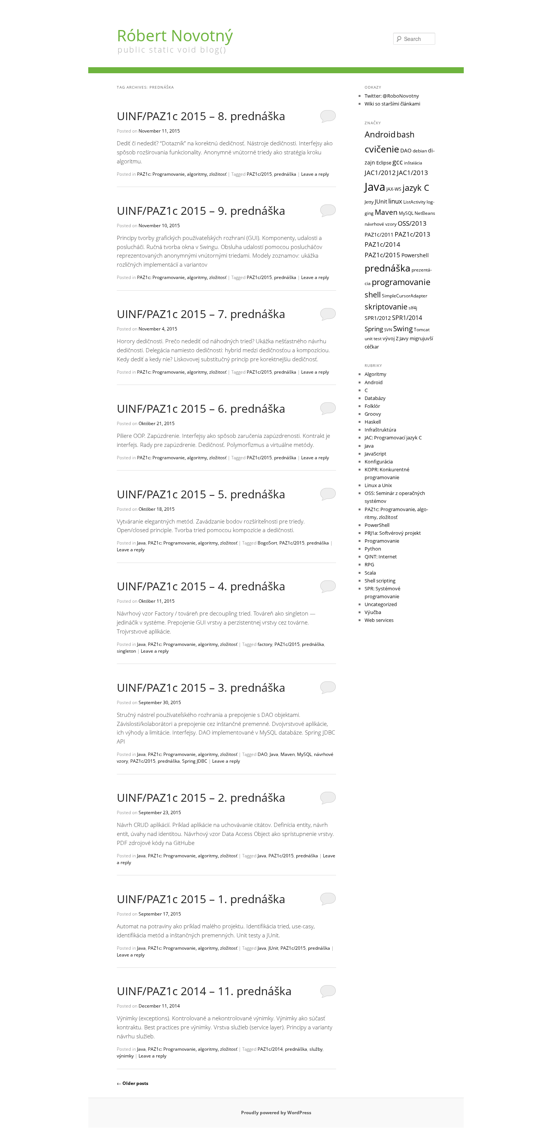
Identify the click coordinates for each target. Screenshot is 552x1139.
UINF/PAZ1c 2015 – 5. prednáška (201, 494)
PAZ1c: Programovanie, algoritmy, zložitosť (181, 174)
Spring (374, 328)
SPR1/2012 (378, 317)
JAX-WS (393, 189)
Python (373, 548)
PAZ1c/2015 (259, 174)
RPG (369, 564)
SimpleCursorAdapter (404, 296)
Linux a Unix (378, 485)
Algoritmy (375, 374)
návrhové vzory (381, 224)
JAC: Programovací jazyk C (393, 437)
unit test (373, 338)
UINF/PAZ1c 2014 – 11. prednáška (204, 991)
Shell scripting (380, 580)
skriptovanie (386, 307)
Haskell (373, 421)
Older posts (132, 1083)
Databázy (375, 398)
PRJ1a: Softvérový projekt (393, 533)
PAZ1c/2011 (379, 234)
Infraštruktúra (380, 429)
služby (316, 1049)
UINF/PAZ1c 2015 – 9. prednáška (201, 210)
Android (380, 134)
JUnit (273, 948)
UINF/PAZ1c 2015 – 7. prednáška (201, 313)
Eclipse (383, 162)
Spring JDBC (194, 761)
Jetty (369, 202)
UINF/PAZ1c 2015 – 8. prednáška (201, 116)
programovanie (401, 281)
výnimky (125, 1056)
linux (395, 200)
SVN (388, 329)
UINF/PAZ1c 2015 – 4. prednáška (201, 586)
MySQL (304, 754)
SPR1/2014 (407, 318)
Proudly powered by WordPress (276, 1112)
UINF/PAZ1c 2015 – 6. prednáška (201, 408)
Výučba (373, 612)
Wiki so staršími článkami (392, 103)
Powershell (415, 255)
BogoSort (267, 543)
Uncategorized (381, 604)
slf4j (413, 308)
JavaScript (375, 453)
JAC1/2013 (412, 172)
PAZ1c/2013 (412, 233)
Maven (288, 754)
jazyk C (416, 187)
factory (265, 644)
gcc (397, 161)
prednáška (285, 174)
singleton (126, 651)
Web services (379, 620)
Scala (370, 572)
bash (406, 134)
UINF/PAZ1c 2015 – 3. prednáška (201, 687)
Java (141, 543)
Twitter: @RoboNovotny (392, 95)
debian (420, 151)
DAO (262, 754)
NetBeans (425, 213)
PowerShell (377, 525)
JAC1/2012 (380, 172)
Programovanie (382, 540)
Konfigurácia (379, 461)
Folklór (372, 406)
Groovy (373, 413)
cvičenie (382, 148)
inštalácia (413, 163)
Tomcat (422, 329)
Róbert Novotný (175, 35)
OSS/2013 (412, 223)
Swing (403, 328)
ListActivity (414, 202)
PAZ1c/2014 (270, 1049)
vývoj (389, 338)
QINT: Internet (381, 556)
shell (373, 294)
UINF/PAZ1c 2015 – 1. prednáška (201, 899)
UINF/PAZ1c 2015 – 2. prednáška (201, 797)
